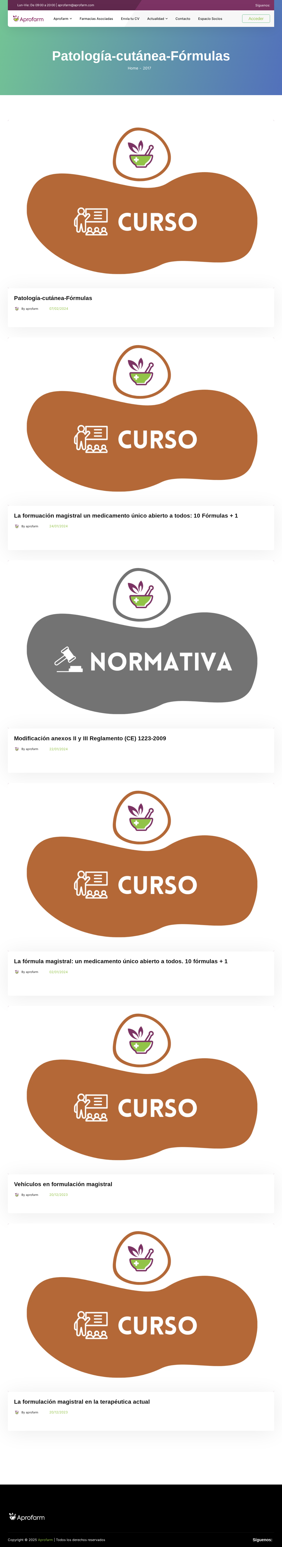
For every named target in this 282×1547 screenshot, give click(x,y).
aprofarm (32, 308)
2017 (147, 68)
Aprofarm (60, 19)
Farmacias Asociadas (96, 19)
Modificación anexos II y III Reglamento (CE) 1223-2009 (90, 738)
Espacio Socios (210, 19)
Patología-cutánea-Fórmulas (53, 298)
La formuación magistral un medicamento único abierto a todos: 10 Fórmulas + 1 (126, 515)
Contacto (182, 19)
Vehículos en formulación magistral (63, 1184)
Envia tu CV (130, 19)
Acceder (256, 18)
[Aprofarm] (28, 18)
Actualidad (155, 19)
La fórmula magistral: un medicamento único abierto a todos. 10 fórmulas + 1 (121, 961)
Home (133, 68)
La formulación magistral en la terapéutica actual (82, 1402)
